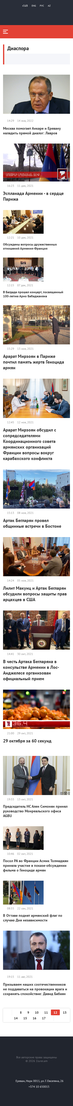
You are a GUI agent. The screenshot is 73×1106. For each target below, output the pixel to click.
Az (49, 5)
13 (65, 1012)
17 (44, 1018)
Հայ (25, 5)
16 (34, 1018)
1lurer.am (41, 1061)
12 (55, 1012)
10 (37, 1012)
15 (25, 1018)
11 (46, 1012)
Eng (34, 5)
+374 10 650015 (39, 1086)
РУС (42, 5)
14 (16, 1018)
